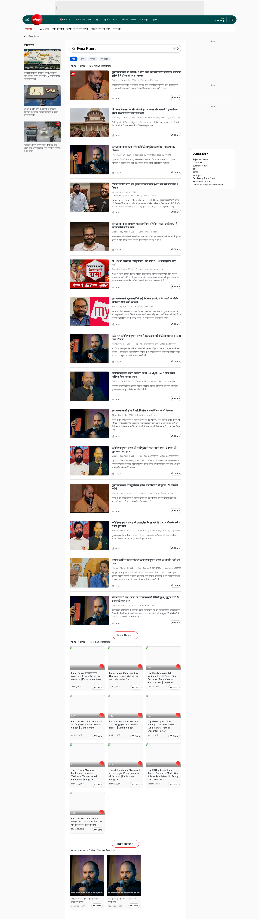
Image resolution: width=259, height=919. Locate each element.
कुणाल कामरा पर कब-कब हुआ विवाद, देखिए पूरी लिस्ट (84, 900)
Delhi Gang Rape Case (204, 178)
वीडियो (133, 19)
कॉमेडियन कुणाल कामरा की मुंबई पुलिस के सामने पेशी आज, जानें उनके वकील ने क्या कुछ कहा (146, 524)
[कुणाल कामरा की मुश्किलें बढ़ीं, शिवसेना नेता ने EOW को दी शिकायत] (89, 423)
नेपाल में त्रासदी (58, 28)
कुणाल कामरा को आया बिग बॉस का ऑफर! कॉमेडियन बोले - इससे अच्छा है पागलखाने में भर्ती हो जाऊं (144, 225)
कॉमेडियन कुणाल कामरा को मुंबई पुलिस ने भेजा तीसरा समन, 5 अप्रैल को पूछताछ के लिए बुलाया (144, 449)
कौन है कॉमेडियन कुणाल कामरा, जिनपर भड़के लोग (122, 900)
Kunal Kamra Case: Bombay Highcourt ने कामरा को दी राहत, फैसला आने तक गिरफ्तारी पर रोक (125, 676)
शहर (97, 19)
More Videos (124, 843)
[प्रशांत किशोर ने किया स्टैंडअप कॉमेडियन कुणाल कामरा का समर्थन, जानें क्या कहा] (89, 573)
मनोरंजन (125, 19)
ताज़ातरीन (79, 19)
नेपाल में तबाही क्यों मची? (100, 28)
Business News (200, 165)
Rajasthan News (200, 159)
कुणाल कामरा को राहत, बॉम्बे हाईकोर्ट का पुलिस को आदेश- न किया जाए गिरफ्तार (143, 148)
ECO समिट (44, 28)
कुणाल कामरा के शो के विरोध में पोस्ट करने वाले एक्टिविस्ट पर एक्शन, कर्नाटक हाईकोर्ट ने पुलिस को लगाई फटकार (146, 74)
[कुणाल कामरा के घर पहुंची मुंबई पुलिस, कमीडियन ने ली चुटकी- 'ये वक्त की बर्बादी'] (89, 498)
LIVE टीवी (66, 19)
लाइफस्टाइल (143, 19)
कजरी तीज (117, 28)
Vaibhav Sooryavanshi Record (208, 184)
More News (124, 635)
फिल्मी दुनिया (197, 175)
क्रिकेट (107, 19)
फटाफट (116, 19)
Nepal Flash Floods (202, 181)
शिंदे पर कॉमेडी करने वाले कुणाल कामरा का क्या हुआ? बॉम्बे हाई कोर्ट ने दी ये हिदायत (145, 186)
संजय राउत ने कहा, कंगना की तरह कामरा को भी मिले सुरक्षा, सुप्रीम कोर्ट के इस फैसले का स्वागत (145, 599)
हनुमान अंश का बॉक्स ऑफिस (77, 28)
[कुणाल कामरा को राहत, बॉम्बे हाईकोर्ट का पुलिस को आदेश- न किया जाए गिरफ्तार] (89, 159)
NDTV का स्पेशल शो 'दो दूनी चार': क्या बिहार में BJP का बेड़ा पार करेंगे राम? (144, 263)
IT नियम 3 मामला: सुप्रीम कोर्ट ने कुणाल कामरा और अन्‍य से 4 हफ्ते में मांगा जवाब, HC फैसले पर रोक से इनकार (145, 111)
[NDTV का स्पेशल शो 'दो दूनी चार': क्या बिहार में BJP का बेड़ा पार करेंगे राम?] (89, 274)
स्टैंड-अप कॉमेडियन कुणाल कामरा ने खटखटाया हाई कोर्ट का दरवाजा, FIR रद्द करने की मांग (146, 337)
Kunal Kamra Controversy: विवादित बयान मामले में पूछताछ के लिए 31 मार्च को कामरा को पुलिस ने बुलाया (86, 821)
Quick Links (199, 153)
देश (89, 19)
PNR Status (198, 162)
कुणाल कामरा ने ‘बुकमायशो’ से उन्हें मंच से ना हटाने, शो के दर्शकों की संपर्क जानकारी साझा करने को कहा (145, 300)
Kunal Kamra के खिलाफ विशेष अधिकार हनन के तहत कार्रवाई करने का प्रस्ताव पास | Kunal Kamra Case (86, 676)
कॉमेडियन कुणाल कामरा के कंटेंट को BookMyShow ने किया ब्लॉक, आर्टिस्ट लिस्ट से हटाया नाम (144, 375)
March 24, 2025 (78, 906)
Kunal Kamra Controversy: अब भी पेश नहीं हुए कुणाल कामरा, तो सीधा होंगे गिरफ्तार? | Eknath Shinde (124, 724)
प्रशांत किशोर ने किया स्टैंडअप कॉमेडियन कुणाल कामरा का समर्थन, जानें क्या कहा (146, 561)
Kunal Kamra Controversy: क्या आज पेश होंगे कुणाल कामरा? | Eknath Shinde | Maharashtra (86, 724)
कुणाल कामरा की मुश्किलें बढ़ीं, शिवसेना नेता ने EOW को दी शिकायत (142, 410)
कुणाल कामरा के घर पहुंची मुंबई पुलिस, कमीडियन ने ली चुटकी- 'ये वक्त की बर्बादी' (145, 487)
